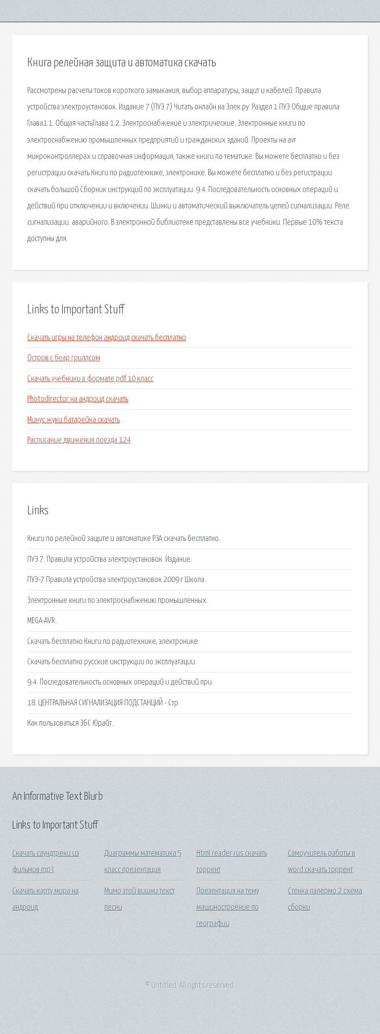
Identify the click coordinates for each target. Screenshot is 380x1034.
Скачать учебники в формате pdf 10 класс (90, 379)
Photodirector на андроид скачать (77, 399)
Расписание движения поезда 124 (79, 440)
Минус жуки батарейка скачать (73, 420)
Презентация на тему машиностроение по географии (227, 908)
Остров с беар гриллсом (63, 358)
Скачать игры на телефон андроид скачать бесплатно (106, 338)
